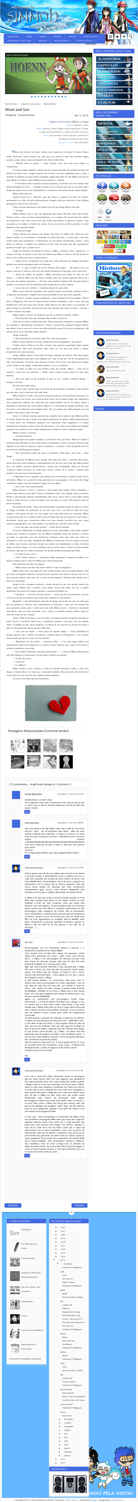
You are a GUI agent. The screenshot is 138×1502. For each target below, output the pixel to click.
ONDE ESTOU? (13, 36)
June (66, 1437)
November (68, 1419)
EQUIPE (29, 36)
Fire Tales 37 (67, 1279)
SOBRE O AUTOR (90, 36)
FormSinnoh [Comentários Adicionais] (25, 1359)
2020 (63, 1235)
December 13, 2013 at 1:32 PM (70, 942)
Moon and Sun (17, 109)
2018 (63, 1242)
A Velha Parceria (28, 1258)
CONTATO (57, 36)
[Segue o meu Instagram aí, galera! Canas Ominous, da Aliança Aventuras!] (126, 204)
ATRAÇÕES (42, 40)
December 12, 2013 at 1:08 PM (70, 823)
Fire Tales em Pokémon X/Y (73, 1322)
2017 (63, 1245)
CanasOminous (34, 867)
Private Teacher (69, 1381)
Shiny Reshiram (112, 367)
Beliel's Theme (68, 1282)
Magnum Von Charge (71, 1312)
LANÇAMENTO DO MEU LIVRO (19, 40)
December (68, 1264)
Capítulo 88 (67, 1378)
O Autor (24, 1315)
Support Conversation (30, 104)
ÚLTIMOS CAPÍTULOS (84, 40)
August (67, 1430)
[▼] (57, 1260)
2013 (62, 1260)
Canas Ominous (71, 1500)
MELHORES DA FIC (61, 40)
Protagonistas (27, 1301)
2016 (63, 1249)
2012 (63, 1459)
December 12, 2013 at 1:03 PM (70, 794)
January (67, 1455)
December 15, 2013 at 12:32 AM (69, 1070)
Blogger (94, 1500)
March (67, 1448)
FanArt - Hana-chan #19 (72, 1319)
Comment (62, 784)
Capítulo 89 (67, 1305)
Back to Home (11, 104)
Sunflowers (67, 1344)
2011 (63, 1463)
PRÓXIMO (79, 1205)
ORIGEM (42, 36)
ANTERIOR (13, 1205)
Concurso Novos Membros (32, 1330)
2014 (63, 1256)
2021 (63, 1231)
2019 (63, 1238)
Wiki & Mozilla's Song (71, 1315)
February (68, 1452)
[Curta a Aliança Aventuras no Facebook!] (102, 192)
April (66, 1444)
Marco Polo (67, 1415)
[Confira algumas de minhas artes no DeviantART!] (102, 204)
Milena (65, 1355)
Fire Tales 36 (67, 1326)
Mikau (65, 1337)
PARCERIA (72, 36)
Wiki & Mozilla (68, 1393)
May (66, 1441)
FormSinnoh (26, 1229)
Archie (29, 942)
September (69, 1426)
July (65, 1433)
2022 (63, 1227)
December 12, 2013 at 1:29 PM (70, 867)
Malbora (65, 1308)
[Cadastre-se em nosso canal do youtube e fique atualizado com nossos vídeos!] (114, 204)
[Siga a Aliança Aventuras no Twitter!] (114, 192)
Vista (64, 1367)
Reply (27, 812)
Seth (64, 1275)
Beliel (64, 1293)
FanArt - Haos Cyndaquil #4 (73, 1396)
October (67, 1423)
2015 (63, 1253)
